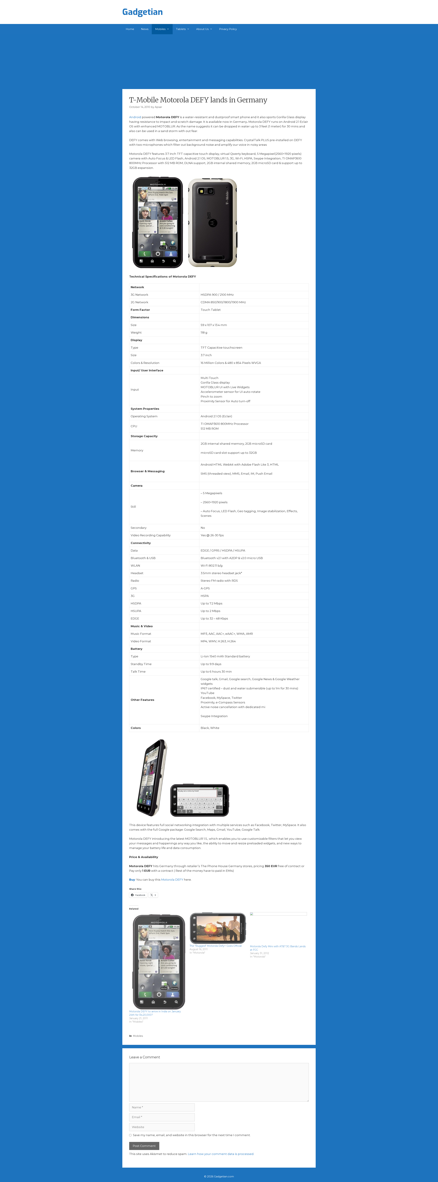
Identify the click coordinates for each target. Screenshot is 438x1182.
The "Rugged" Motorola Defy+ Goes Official (216, 945)
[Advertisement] (219, 60)
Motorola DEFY (171, 879)
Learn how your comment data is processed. (221, 1154)
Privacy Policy (228, 29)
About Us (202, 29)
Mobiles (160, 29)
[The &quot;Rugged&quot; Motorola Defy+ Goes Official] (218, 928)
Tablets (181, 29)
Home (130, 29)
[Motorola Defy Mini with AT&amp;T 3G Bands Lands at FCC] (278, 928)
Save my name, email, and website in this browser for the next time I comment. (191, 1135)
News (144, 29)
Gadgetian (142, 12)
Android (135, 117)
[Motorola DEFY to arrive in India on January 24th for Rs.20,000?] (157, 961)
